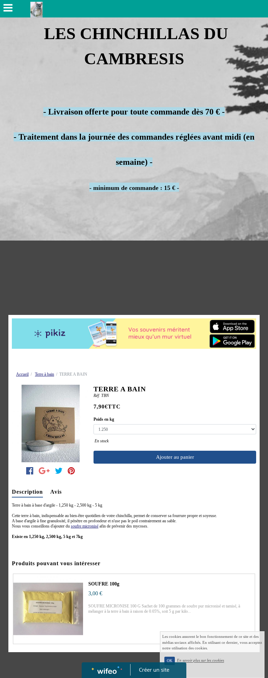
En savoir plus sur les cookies (200, 660)
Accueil (22, 374)
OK (169, 661)
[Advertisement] (134, 262)
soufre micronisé (84, 526)
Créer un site (154, 669)
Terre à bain (44, 374)
